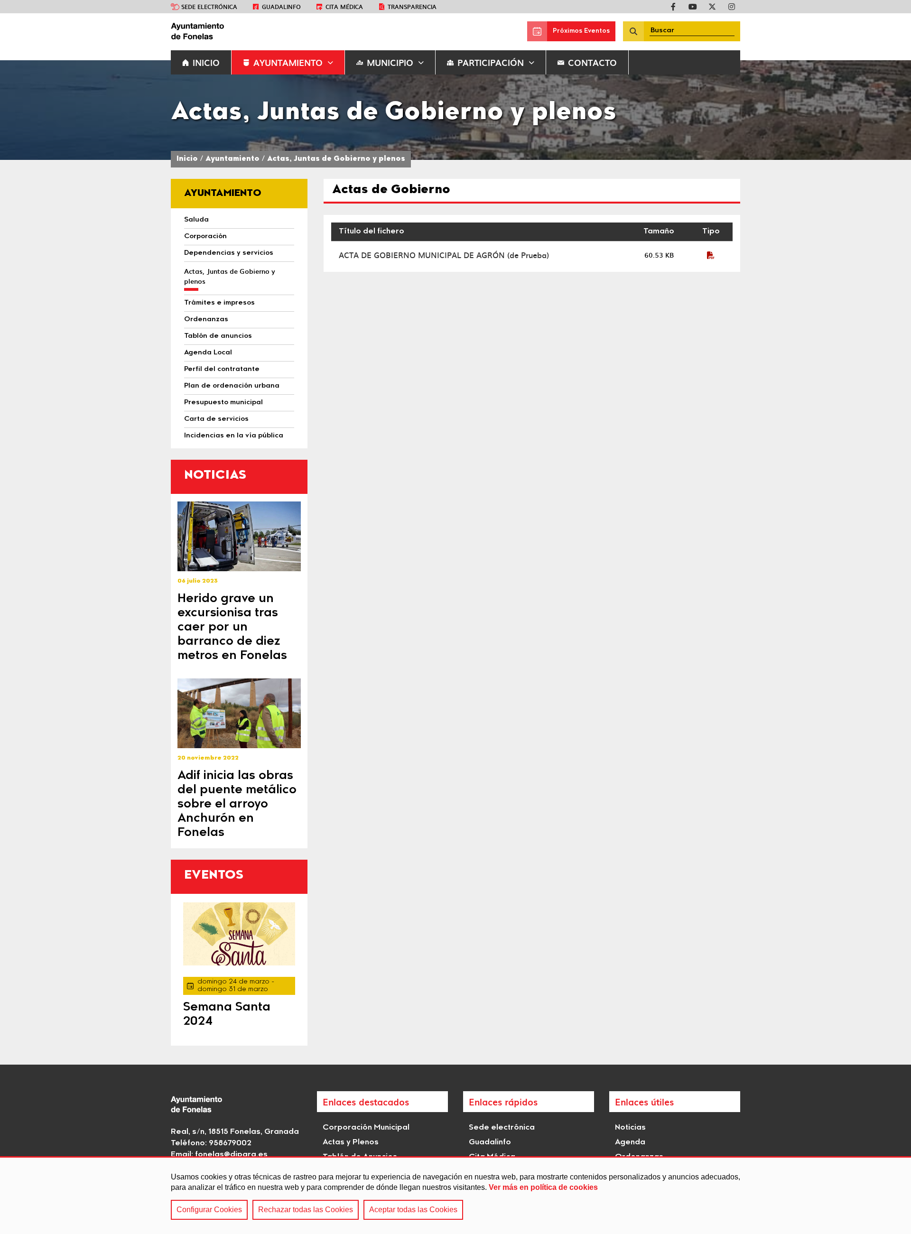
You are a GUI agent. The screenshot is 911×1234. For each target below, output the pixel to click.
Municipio (390, 62)
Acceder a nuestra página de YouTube (692, 6)
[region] (455, 1195)
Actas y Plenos (351, 1142)
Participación (490, 62)
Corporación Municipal (366, 1128)
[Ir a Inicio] (242, 31)
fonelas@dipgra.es (231, 1155)
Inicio (187, 159)
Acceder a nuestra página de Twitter (712, 6)
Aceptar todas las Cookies (413, 1210)
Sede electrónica (209, 6)
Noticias (630, 1128)
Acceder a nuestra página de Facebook (673, 6)
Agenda (630, 1142)
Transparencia (412, 6)
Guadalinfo (281, 6)
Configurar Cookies (209, 1210)
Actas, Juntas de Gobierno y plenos (336, 159)
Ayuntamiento (288, 62)
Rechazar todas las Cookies (305, 1210)
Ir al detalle (239, 536)
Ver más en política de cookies (543, 1187)
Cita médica (344, 6)
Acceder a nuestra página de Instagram (731, 6)
